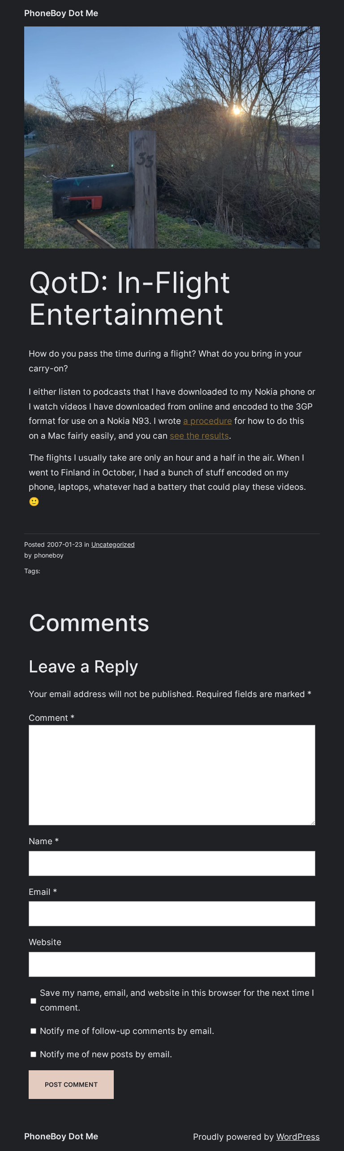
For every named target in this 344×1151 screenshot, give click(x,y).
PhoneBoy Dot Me (61, 13)
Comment (52, 717)
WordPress (298, 1136)
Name (44, 841)
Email (43, 891)
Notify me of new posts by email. (106, 1054)
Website (45, 942)
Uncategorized (113, 544)
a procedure (207, 420)
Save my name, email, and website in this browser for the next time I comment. (177, 1000)
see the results (199, 435)
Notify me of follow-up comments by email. (127, 1030)
